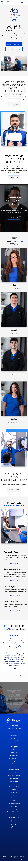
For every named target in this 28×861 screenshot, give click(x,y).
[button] (25, 2)
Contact (14, 764)
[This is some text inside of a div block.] (18, 2)
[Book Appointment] (22, 2)
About (14, 750)
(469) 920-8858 (14, 735)
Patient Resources (14, 755)
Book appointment (14, 44)
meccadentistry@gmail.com (14, 741)
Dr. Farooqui (10, 210)
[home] (6, 2)
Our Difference (14, 104)
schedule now (14, 490)
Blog (14, 761)
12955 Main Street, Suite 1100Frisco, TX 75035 (14, 729)
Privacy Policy (19, 859)
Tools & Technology (14, 752)
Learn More (14, 177)
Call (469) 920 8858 (14, 49)
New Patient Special (14, 758)
